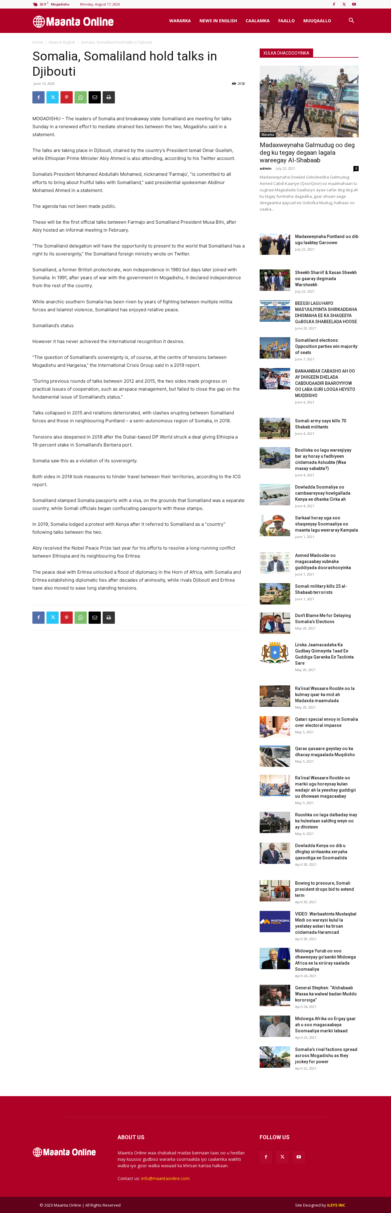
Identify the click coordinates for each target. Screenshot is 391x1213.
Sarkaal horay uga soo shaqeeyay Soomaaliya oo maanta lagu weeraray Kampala (326, 523)
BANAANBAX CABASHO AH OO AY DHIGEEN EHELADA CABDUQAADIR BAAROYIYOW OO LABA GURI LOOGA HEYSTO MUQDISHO (325, 383)
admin (266, 168)
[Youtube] (354, 4)
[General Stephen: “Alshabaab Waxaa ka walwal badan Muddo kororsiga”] (275, 995)
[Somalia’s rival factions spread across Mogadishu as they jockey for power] (275, 1057)
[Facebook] (333, 4)
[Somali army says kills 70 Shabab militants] (275, 428)
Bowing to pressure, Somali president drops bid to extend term (324, 889)
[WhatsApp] (81, 97)
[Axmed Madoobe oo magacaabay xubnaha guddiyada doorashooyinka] (275, 563)
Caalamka (258, 20)
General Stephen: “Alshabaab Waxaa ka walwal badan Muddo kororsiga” (326, 993)
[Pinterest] (66, 97)
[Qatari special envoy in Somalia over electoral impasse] (275, 727)
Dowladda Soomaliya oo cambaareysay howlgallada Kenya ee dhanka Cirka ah (322, 493)
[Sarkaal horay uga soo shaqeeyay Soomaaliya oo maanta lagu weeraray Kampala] (275, 525)
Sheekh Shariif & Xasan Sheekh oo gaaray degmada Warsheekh (326, 278)
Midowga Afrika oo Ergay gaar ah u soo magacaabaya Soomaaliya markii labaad (325, 1024)
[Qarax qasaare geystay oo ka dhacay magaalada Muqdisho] (275, 756)
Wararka (180, 20)
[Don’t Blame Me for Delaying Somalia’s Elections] (275, 623)
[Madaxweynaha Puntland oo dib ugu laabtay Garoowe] (275, 244)
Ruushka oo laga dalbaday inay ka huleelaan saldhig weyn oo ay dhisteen (326, 820)
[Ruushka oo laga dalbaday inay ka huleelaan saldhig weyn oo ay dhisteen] (275, 822)
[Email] (95, 97)
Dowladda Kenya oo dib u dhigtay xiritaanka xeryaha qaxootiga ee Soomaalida (321, 851)
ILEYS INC (336, 1205)
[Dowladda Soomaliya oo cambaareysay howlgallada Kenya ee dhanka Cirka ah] (275, 494)
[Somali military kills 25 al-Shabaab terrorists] (275, 594)
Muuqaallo (317, 20)
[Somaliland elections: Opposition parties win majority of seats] (275, 348)
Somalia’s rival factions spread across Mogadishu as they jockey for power (326, 1055)
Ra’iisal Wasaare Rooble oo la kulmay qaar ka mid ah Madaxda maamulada (325, 694)
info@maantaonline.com (165, 1178)
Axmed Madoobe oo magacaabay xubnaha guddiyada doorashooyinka (323, 561)
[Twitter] (344, 4)
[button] (351, 21)
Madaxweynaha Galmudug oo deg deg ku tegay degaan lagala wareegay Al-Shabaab (307, 152)
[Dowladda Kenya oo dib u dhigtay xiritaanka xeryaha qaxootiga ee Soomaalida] (275, 853)
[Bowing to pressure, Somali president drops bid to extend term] (275, 890)
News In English (218, 20)
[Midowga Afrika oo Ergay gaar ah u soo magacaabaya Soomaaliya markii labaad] (275, 1026)
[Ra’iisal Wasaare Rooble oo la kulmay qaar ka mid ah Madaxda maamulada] (275, 696)
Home (37, 42)
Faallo (286, 20)
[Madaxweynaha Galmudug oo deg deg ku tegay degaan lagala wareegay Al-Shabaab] (309, 101)
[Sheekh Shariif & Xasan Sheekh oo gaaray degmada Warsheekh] (275, 280)
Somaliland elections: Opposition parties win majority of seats (326, 346)
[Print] (109, 97)
